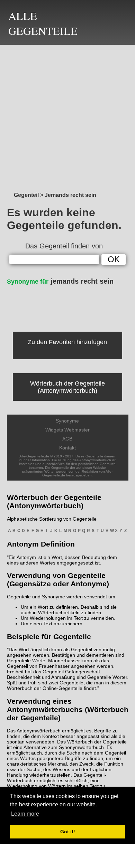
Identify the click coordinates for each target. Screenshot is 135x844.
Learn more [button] (25, 814)
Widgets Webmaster (67, 430)
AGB (67, 439)
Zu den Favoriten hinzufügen (67, 342)
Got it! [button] (67, 831)
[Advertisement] (67, 116)
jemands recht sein (60, 281)
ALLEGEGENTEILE (43, 23)
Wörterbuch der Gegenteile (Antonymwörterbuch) (67, 387)
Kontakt (67, 448)
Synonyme (67, 421)
